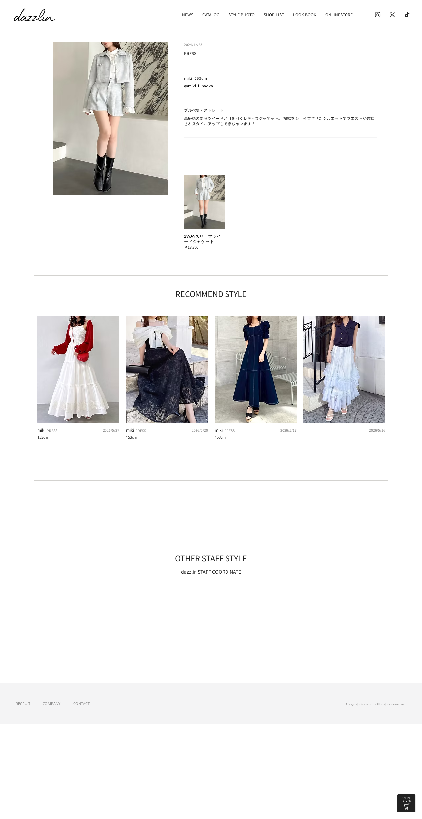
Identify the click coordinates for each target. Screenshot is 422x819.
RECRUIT (23, 703)
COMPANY (51, 703)
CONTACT (81, 703)
